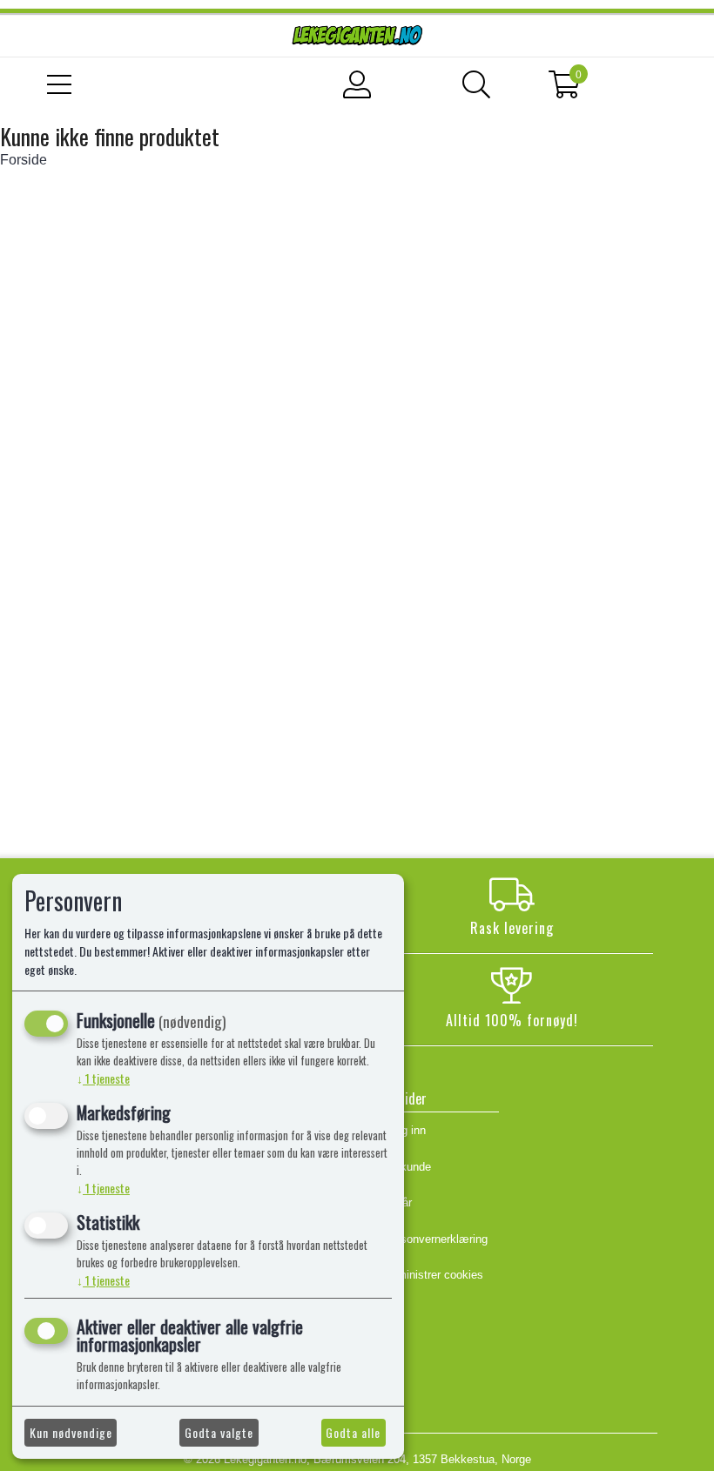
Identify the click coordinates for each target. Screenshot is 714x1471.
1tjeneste (103, 1078)
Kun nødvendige (71, 1432)
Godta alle (353, 1432)
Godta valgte (219, 1432)
